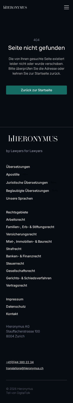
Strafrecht (13, 249)
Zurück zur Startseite (36, 90)
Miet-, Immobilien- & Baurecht (29, 241)
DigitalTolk (23, 392)
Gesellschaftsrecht (20, 271)
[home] (15, 7)
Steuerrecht (15, 263)
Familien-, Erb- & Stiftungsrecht (30, 227)
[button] (66, 7)
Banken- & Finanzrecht (23, 256)
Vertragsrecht (16, 285)
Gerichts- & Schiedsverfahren (29, 278)
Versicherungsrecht (21, 234)
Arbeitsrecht (15, 219)
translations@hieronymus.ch (24, 368)
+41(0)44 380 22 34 (20, 362)
